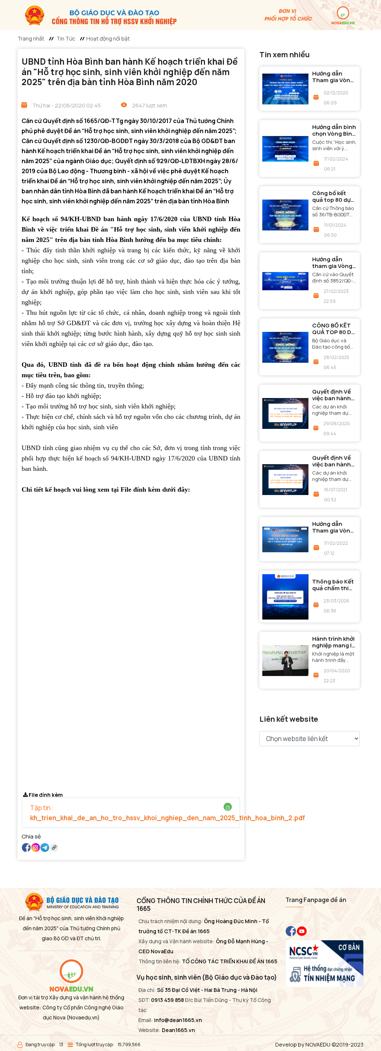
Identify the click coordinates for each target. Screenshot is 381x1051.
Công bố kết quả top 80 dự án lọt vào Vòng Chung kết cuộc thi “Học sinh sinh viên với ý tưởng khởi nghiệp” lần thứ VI (334, 196)
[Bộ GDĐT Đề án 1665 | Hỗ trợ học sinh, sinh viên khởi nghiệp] (97, 14)
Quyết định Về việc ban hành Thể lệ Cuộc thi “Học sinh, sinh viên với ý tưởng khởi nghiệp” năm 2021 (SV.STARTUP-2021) (333, 461)
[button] (228, 808)
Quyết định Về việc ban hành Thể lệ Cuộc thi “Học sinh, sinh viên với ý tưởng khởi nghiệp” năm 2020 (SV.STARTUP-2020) (333, 395)
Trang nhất (30, 38)
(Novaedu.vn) (83, 1017)
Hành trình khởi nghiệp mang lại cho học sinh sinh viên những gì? (334, 642)
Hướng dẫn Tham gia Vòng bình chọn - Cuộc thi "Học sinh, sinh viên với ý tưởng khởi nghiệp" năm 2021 (333, 527)
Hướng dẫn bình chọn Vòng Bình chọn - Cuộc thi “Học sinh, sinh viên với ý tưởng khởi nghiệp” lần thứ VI (334, 130)
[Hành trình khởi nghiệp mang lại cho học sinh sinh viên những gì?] (285, 660)
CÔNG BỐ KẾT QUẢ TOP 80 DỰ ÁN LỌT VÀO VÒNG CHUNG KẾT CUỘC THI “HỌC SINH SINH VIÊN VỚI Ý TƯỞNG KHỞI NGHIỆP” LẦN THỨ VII (334, 329)
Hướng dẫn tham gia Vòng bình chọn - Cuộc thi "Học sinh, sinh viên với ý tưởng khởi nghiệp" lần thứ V (333, 262)
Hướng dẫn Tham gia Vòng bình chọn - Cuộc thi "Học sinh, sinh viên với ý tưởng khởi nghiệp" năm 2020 (333, 77)
